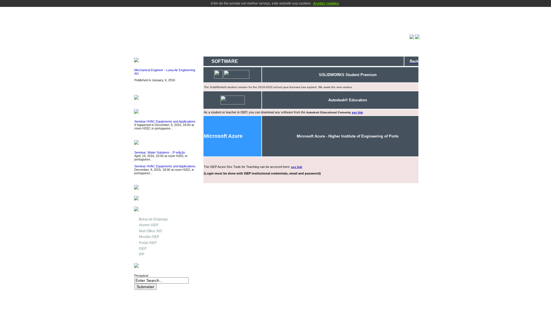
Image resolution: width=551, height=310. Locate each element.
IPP (141, 254)
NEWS (146, 112)
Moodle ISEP (149, 237)
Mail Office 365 (150, 231)
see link (357, 112)
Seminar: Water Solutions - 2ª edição (159, 152)
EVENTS (148, 143)
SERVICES (151, 187)
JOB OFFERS (153, 60)
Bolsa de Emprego (153, 219)
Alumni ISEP (148, 225)
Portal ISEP (148, 243)
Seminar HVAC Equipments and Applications (164, 121)
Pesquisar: (142, 275)
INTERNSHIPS (154, 98)
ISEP (143, 249)
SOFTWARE (152, 198)
